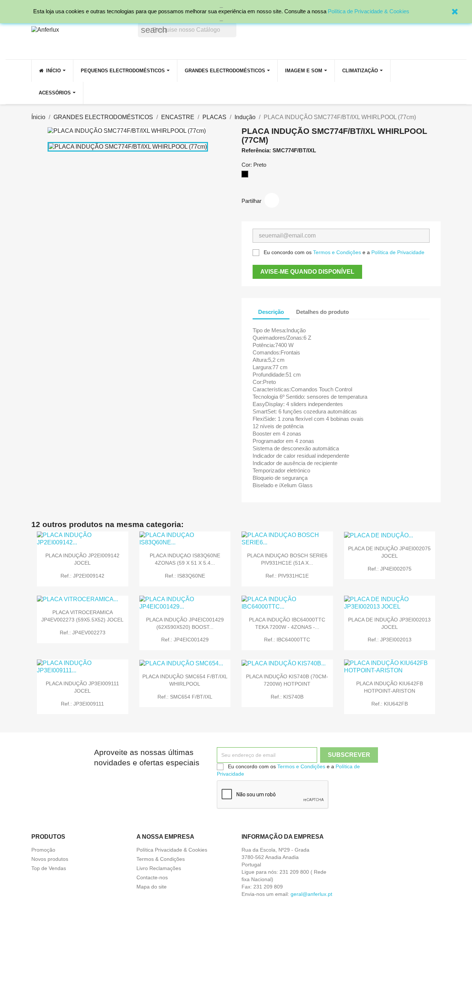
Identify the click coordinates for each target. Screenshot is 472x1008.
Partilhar (271, 200)
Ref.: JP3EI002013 (390, 639)
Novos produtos (49, 859)
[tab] (361, 308)
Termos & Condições (160, 859)
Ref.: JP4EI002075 (390, 569)
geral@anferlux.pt (311, 894)
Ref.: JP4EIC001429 (185, 639)
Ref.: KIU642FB (389, 704)
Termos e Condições (337, 252)
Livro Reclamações (158, 868)
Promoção (43, 850)
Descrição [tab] (271, 312)
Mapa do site (151, 887)
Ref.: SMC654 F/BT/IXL (184, 697)
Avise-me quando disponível (307, 272)
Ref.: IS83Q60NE (185, 576)
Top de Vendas (48, 868)
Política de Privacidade (397, 252)
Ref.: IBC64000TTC (287, 639)
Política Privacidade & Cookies (171, 850)
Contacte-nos (152, 877)
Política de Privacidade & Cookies (368, 11)
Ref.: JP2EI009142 (82, 576)
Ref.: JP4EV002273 (82, 632)
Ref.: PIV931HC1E (287, 576)
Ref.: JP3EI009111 (82, 704)
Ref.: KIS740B (287, 697)
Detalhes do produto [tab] (322, 312)
